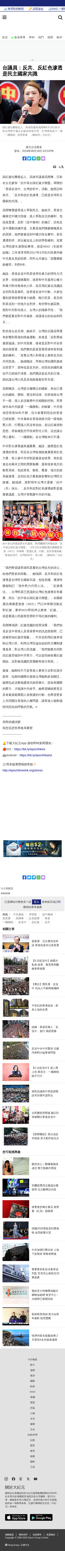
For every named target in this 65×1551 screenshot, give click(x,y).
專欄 (32, 1397)
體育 (32, 1445)
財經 (32, 1386)
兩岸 (59, 37)
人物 (32, 1413)
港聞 (50, 37)
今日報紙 (32, 1359)
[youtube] (35, 1478)
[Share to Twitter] (29, 158)
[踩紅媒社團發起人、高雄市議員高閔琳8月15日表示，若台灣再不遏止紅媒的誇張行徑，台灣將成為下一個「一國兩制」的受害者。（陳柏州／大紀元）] (32, 102)
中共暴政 (18, 914)
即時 (32, 37)
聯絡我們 (23, 1535)
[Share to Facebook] (24, 158)
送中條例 (47, 914)
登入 (36, 901)
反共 (47, 922)
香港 (47, 918)
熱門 (41, 37)
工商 (32, 1467)
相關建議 (9, 1535)
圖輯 (32, 1461)
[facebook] (13, 1478)
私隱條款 (50, 1535)
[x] (28, 1478)
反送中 (22, 922)
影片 (32, 1364)
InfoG (33, 1391)
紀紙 (32, 1440)
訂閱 (57, 901)
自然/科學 (33, 1434)
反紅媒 (36, 922)
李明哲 (33, 914)
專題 (32, 1402)
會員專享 (20, 37)
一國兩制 (7, 922)
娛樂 (32, 1456)
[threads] (20, 1478)
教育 (32, 1451)
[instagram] (6, 1478)
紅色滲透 (34, 918)
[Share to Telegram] (34, 158)
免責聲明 (37, 1535)
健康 (32, 1424)
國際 (32, 1381)
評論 (32, 1408)
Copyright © (11, 1538)
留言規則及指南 (5, 893)
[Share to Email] (43, 158)
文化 (32, 1429)
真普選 (6, 918)
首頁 (5, 37)
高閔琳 (20, 918)
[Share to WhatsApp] (38, 158)
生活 (32, 1418)
